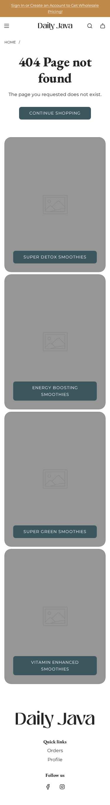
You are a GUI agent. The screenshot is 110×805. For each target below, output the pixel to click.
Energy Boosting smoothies (55, 391)
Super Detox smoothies (55, 257)
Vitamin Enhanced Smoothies (55, 665)
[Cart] (102, 25)
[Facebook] (48, 786)
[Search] (89, 25)
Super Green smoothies (55, 531)
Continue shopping (55, 113)
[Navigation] (6, 25)
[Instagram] (62, 786)
